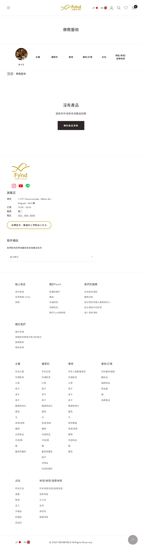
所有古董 (19, 372)
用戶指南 (19, 291)
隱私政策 (19, 347)
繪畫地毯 (43, 517)
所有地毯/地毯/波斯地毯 (51, 488)
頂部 (10, 73)
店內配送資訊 (90, 291)
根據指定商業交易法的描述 (28, 336)
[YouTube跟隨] (21, 186)
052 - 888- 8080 (26, 215)
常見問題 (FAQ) (22, 296)
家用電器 (72, 423)
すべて (21, 64)
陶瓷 (17, 500)
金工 (17, 506)
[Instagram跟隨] (14, 186)
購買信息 (88, 296)
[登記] (92, 257)
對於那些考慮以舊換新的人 (97, 302)
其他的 (18, 523)
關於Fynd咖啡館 (57, 312)
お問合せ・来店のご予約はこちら (29, 225)
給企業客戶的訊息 (93, 307)
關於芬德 (19, 331)
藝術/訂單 (87, 56)
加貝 (41, 506)
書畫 (17, 494)
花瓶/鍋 (18, 440)
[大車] (133, 7)
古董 (38, 56)
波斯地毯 (43, 494)
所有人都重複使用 (77, 372)
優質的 (54, 56)
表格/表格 (20, 423)
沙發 (17, 383)
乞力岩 (42, 500)
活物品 (45, 463)
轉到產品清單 (71, 125)
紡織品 (18, 517)
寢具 (17, 411)
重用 (71, 56)
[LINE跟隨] (28, 186)
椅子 (17, 389)
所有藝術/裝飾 (108, 372)
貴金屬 (104, 389)
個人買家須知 (90, 312)
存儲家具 (19, 377)
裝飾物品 (105, 383)
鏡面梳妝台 (20, 406)
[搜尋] (118, 7)
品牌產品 (105, 400)
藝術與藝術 (20, 451)
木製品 (18, 511)
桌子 (17, 394)
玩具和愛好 (47, 469)
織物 (17, 429)
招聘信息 (53, 307)
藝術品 (104, 377)
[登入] (111, 7)
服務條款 (19, 342)
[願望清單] (125, 7)
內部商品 (19, 434)
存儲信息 (53, 302)
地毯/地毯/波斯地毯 (120, 57)
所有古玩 (19, 488)
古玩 (104, 56)
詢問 (17, 302)
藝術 (70, 451)
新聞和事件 (54, 291)
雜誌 (51, 296)
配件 (44, 457)
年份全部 (46, 372)
